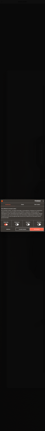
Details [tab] (22, 204)
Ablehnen (8, 229)
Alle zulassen (36, 229)
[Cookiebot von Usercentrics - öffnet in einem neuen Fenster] (35, 201)
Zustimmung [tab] (7, 204)
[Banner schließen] (43, 201)
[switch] (17, 224)
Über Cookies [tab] (37, 204)
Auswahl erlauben (22, 229)
